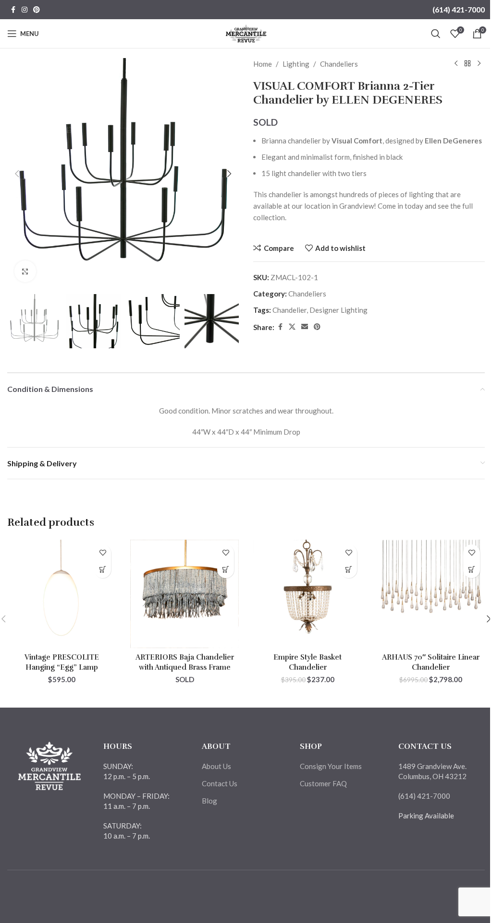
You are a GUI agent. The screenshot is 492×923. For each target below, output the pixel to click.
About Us (216, 766)
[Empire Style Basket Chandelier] (307, 594)
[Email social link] (304, 326)
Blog (209, 800)
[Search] (435, 33)
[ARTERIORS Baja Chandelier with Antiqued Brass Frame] (184, 594)
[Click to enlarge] (25, 271)
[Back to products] (467, 64)
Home (262, 63)
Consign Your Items (331, 766)
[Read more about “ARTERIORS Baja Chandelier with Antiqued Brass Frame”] (225, 569)
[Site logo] (246, 32)
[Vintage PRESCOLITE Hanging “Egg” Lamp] (61, 594)
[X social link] (292, 326)
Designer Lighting (338, 310)
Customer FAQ (323, 783)
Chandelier (289, 310)
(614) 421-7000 (458, 9)
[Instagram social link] (24, 9)
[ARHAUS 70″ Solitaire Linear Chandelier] (430, 594)
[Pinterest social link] (36, 9)
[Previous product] (456, 64)
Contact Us (219, 783)
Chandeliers (339, 63)
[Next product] (479, 64)
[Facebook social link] (13, 9)
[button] (16, 173)
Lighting (296, 63)
